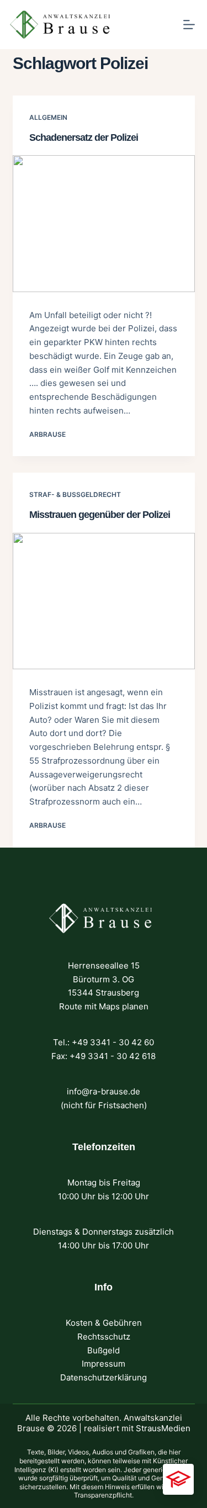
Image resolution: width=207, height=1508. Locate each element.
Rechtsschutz (103, 1336)
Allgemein (48, 117)
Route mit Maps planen (103, 1006)
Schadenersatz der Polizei (83, 137)
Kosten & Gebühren (104, 1322)
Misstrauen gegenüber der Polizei (99, 514)
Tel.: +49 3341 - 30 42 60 (103, 1042)
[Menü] (189, 24)
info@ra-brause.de (103, 1091)
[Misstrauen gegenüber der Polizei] (104, 601)
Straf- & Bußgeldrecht (75, 494)
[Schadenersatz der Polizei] (104, 223)
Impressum (103, 1363)
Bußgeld (103, 1350)
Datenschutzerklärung (103, 1377)
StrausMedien (163, 1428)
